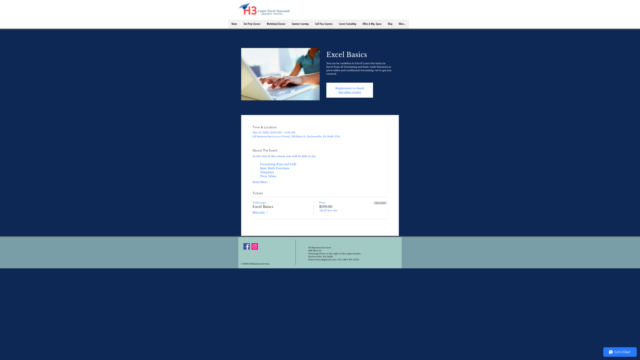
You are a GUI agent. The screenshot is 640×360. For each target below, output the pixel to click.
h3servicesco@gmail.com (322, 259)
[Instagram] (255, 246)
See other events (349, 92)
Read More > (261, 182)
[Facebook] (246, 246)
